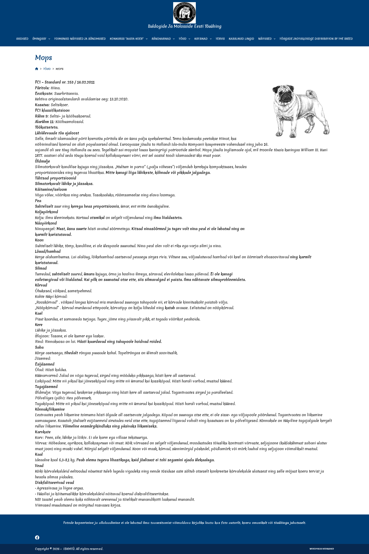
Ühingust (39, 39)
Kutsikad (201, 39)
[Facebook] (37, 537)
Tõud (182, 39)
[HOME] (36, 69)
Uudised (22, 39)
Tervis (220, 39)
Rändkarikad (161, 39)
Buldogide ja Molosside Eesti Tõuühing (184, 26)
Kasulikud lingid (241, 39)
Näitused (265, 39)
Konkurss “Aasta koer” (127, 39)
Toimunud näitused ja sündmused (80, 39)
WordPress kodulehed (322, 549)
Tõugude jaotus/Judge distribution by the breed (316, 39)
